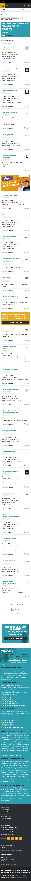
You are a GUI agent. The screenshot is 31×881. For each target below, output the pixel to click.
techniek (19, 662)
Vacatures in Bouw (7, 699)
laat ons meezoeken (20, 875)
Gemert (17, 660)
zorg (2, 664)
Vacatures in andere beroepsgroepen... (13, 705)
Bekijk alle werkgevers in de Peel (11, 755)
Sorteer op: (4, 40)
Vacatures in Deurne (8, 722)
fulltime (3, 687)
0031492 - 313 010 (6, 847)
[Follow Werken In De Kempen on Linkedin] (16, 838)
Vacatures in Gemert (8, 724)
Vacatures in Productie (9, 701)
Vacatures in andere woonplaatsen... (13, 727)
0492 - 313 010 (6, 776)
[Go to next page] (17, 613)
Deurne (24, 660)
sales (24, 662)
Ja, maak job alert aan (11, 35)
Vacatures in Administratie (10, 703)
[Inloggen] (29, 6)
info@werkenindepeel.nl (7, 845)
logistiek (13, 662)
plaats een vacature (22, 877)
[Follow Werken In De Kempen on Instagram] (12, 838)
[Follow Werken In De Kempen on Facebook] (8, 838)
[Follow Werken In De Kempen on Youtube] (20, 838)
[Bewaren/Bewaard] (25, 63)
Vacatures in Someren (8, 726)
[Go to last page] (20, 613)
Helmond (12, 660)
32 (19, 609)
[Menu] (7, 5)
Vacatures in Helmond (8, 720)
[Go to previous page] (13, 613)
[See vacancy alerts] (25, 5)
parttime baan (12, 685)
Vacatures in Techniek (8, 698)
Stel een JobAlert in (16, 638)
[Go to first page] (10, 613)
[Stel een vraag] (28, 63)
